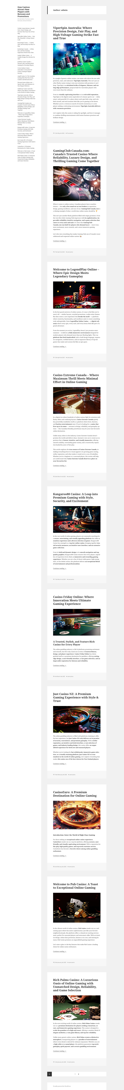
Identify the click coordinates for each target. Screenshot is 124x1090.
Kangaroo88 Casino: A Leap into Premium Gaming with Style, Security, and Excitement (26, 129)
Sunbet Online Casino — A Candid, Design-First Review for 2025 (26, 57)
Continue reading (59, 122)
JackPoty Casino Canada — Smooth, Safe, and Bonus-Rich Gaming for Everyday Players (26, 63)
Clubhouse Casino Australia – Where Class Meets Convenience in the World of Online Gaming (26, 90)
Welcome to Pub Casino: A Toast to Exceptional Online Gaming (75, 885)
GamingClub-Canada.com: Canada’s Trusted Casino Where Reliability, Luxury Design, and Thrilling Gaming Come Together (26, 106)
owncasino (70, 252)
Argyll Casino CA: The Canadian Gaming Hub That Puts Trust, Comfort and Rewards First (26, 77)
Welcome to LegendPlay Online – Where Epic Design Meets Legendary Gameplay (26, 114)
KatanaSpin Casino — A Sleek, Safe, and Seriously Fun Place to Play (26, 44)
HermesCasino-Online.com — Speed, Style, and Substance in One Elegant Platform (26, 84)
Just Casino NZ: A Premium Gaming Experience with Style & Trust (26, 141)
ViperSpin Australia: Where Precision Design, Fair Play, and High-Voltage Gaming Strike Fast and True (76, 33)
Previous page (49, 1074)
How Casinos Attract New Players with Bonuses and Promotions (24, 12)
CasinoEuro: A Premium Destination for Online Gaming (75, 793)
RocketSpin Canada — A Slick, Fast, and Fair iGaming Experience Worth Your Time (26, 50)
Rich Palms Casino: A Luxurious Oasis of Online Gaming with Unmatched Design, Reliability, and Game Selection (75, 985)
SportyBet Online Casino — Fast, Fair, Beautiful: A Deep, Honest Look (26, 38)
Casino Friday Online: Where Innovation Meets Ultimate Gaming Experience (25, 135)
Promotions (70, 133)
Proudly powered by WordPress (62, 1086)
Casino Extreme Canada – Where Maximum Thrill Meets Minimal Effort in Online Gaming (76, 378)
